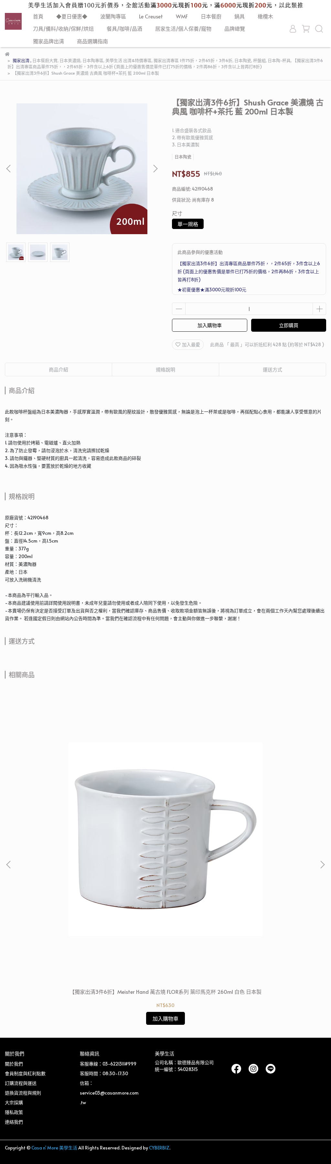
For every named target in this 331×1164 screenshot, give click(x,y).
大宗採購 (14, 1102)
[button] (155, 168)
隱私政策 (14, 1112)
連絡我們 (14, 1122)
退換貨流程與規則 (23, 1093)
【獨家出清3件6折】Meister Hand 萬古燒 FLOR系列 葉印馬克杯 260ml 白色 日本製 (165, 991)
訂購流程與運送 (21, 1083)
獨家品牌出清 (48, 41)
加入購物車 (210, 325)
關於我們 (14, 1064)
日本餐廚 (211, 16)
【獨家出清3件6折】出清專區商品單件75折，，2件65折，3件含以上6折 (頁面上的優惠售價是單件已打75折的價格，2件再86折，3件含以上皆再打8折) (248, 271)
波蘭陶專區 (113, 16)
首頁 (38, 16)
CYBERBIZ (159, 1148)
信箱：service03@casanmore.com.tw (109, 1093)
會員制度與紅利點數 (25, 1073)
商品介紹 (58, 369)
